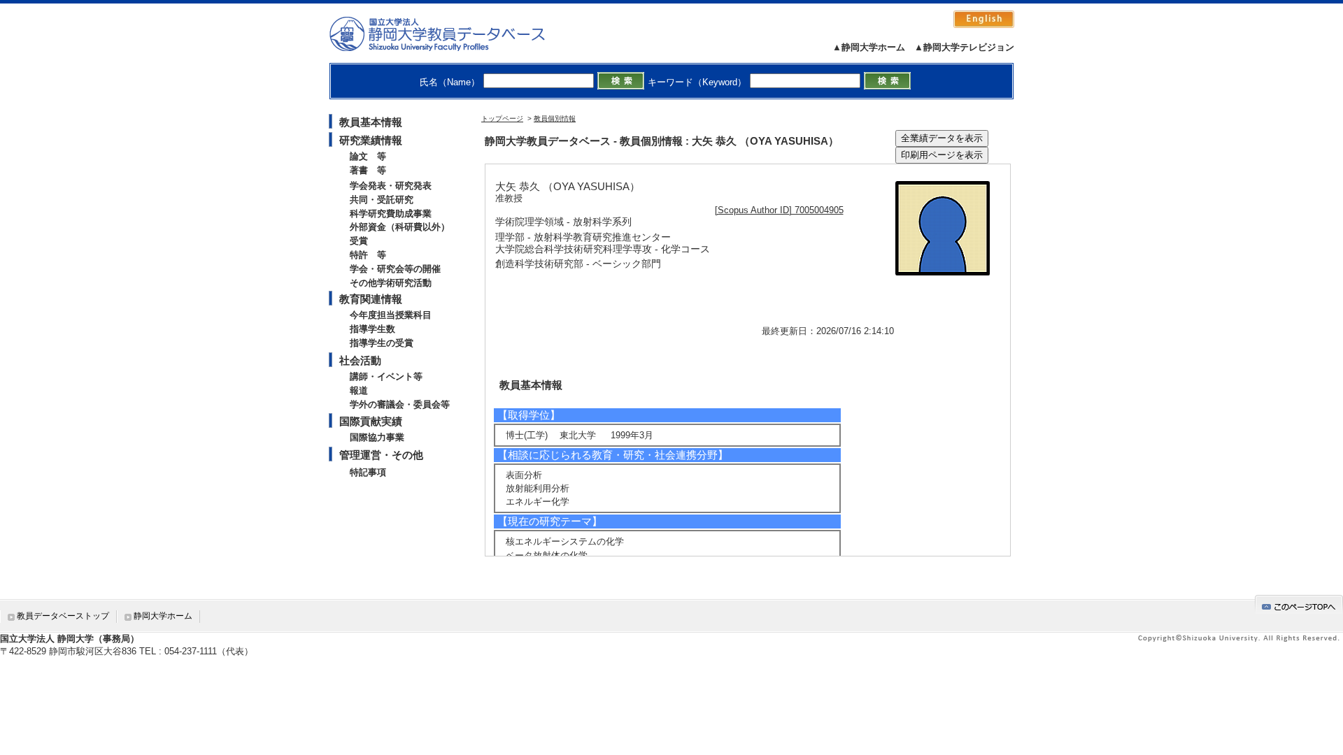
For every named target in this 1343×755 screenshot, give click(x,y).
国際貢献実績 (370, 421)
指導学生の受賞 (381, 343)
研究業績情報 (370, 140)
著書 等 (368, 170)
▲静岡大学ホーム (868, 47)
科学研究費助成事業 (391, 213)
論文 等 (368, 156)
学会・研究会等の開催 (395, 269)
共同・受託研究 (381, 199)
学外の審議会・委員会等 (400, 404)
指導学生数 (372, 329)
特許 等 (368, 255)
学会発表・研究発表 (391, 185)
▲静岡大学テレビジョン (964, 47)
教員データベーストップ (63, 616)
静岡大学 (451, 33)
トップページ (502, 118)
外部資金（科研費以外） (400, 227)
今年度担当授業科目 (391, 315)
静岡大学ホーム (163, 616)
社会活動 (360, 360)
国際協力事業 (377, 437)
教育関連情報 (370, 299)
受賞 (359, 241)
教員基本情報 (370, 122)
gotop (1299, 604)
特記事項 (368, 472)
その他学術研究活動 (391, 283)
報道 (359, 390)
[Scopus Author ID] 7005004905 (779, 210)
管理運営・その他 (381, 455)
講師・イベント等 (386, 376)
